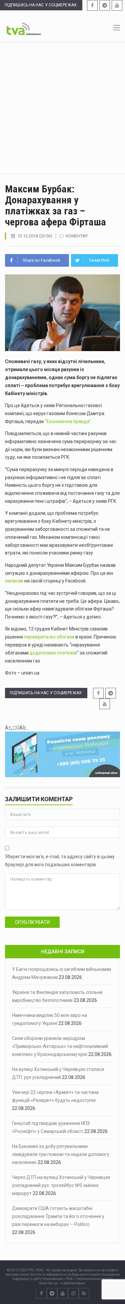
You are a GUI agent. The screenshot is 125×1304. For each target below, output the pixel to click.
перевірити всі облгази (49, 636)
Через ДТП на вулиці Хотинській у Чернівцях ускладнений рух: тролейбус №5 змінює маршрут (61, 1185)
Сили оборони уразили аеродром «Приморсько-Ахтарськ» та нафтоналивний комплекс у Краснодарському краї (60, 1046)
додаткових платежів (53, 653)
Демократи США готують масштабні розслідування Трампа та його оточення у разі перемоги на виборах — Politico (58, 1216)
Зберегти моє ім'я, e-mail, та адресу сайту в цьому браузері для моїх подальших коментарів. (60, 860)
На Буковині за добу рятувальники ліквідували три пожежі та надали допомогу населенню (60, 1154)
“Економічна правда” (68, 421)
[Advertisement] (62, 107)
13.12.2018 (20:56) (34, 235)
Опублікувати (32, 922)
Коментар (77, 235)
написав (14, 580)
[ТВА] (23, 28)
